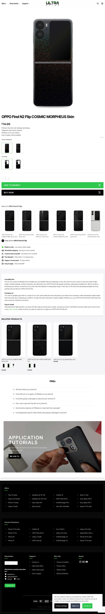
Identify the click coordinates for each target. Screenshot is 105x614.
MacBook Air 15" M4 (38, 495)
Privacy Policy (61, 566)
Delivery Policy (61, 570)
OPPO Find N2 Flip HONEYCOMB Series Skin (39, 360)
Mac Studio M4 (37, 502)
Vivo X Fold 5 (60, 529)
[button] (98, 4)
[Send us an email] (83, 562)
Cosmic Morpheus (7, 139)
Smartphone (11, 574)
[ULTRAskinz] (52, 3)
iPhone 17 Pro (12, 533)
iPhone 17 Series (13, 502)
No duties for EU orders (21, 254)
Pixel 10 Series (12, 495)
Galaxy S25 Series (14, 499)
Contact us (35, 562)
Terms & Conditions (63, 562)
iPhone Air (11, 537)
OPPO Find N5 (36, 540)
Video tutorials (14, 264)
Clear (101, 137)
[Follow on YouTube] (87, 562)
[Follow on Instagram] (80, 562)
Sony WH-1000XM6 (62, 506)
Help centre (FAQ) (37, 566)
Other (18, 579)
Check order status (38, 570)
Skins (4, 4)
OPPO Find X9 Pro (62, 499)
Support (25, 4)
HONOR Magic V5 (62, 537)
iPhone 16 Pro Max (86, 537)
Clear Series (14, 4)
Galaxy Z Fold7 (13, 506)
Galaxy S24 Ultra (85, 529)
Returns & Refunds (62, 573)
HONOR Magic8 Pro (62, 502)
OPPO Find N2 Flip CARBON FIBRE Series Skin (12, 360)
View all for (14, 240)
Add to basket (12, 185)
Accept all (87, 606)
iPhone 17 (11, 540)
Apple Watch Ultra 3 (86, 533)
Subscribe (10, 585)
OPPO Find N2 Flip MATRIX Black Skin (64, 359)
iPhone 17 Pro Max (14, 529)
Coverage (4, 156)
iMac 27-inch (84, 495)
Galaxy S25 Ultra (61, 533)
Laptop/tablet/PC (12, 576)
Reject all (75, 606)
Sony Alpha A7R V (85, 502)
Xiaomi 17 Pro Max (86, 506)
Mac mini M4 (36, 506)
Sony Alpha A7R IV (86, 499)
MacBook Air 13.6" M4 (39, 499)
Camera (9, 579)
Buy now (9, 192)
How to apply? (36, 573)
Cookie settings (61, 606)
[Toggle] (14, 390)
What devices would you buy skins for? (15, 570)
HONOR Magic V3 (62, 540)
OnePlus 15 (59, 495)
